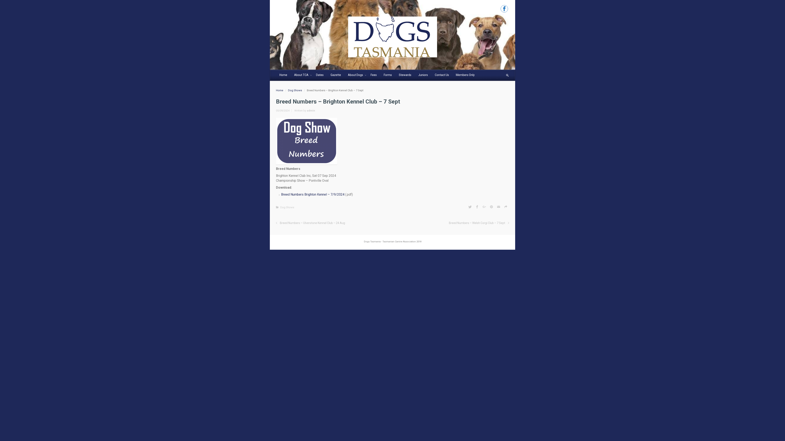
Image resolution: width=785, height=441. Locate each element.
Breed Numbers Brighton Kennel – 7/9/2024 (312, 194)
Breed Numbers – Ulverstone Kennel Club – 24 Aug (312, 223)
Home (279, 90)
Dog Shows (295, 90)
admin (311, 110)
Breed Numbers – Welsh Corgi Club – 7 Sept (477, 223)
